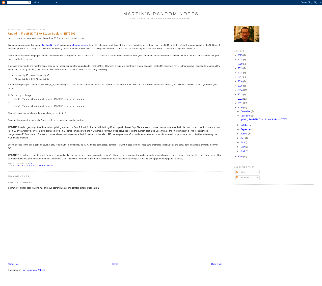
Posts (241, 172)
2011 (240, 103)
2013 (240, 94)
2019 (240, 68)
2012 (240, 99)
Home (115, 264)
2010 (240, 107)
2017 (240, 77)
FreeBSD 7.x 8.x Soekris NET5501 (35, 166)
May (242, 147)
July (242, 138)
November (245, 116)
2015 (240, 85)
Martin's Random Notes (161, 13)
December (245, 111)
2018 (240, 72)
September (246, 129)
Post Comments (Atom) (33, 270)
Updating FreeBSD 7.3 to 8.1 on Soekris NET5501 (264, 119)
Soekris (46, 45)
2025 (240, 55)
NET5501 (54, 45)
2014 (240, 90)
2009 (240, 156)
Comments (244, 177)
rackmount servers (79, 45)
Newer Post (13, 264)
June (243, 142)
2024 (240, 59)
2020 (240, 64)
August (244, 133)
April (243, 151)
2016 (240, 81)
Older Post (216, 264)
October (244, 125)
